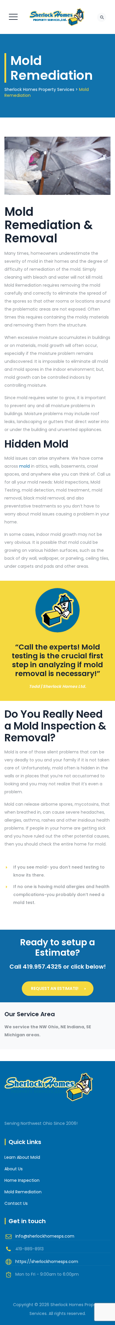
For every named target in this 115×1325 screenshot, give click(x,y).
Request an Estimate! (54, 988)
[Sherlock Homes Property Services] (57, 17)
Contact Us (16, 1203)
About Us (13, 1169)
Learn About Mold (22, 1157)
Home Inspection (22, 1180)
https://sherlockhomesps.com (46, 1261)
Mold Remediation (23, 1192)
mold (24, 466)
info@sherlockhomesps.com (44, 1236)
